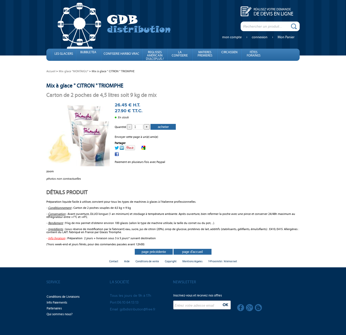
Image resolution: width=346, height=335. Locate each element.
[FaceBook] (117, 155)
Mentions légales (192, 261)
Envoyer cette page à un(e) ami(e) (136, 137)
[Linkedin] (122, 149)
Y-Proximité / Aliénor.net (222, 261)
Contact (113, 261)
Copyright (171, 261)
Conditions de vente (147, 261)
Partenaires (54, 308)
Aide (127, 261)
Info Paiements (57, 303)
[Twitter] (117, 149)
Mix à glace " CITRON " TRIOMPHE (84, 85)
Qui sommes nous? (59, 314)
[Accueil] (114, 25)
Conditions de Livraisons (63, 297)
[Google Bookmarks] (143, 149)
